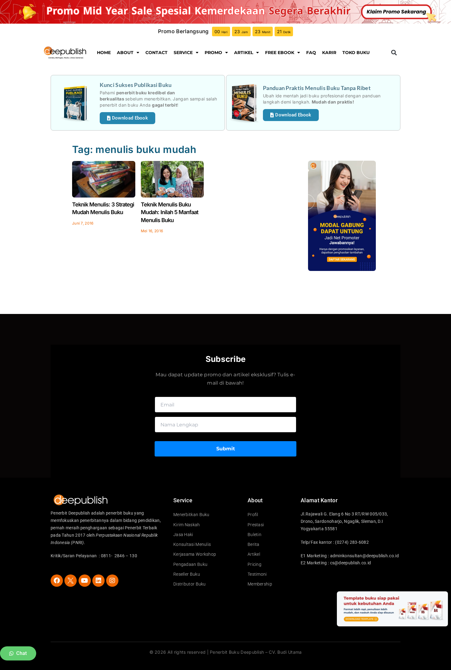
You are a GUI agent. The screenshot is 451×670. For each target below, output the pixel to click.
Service (183, 52)
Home (104, 52)
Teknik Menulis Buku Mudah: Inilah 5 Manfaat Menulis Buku (169, 212)
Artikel (243, 52)
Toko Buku (356, 52)
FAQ (311, 52)
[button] (394, 53)
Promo (213, 52)
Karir (329, 52)
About (125, 52)
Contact (156, 52)
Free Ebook (279, 52)
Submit (225, 449)
